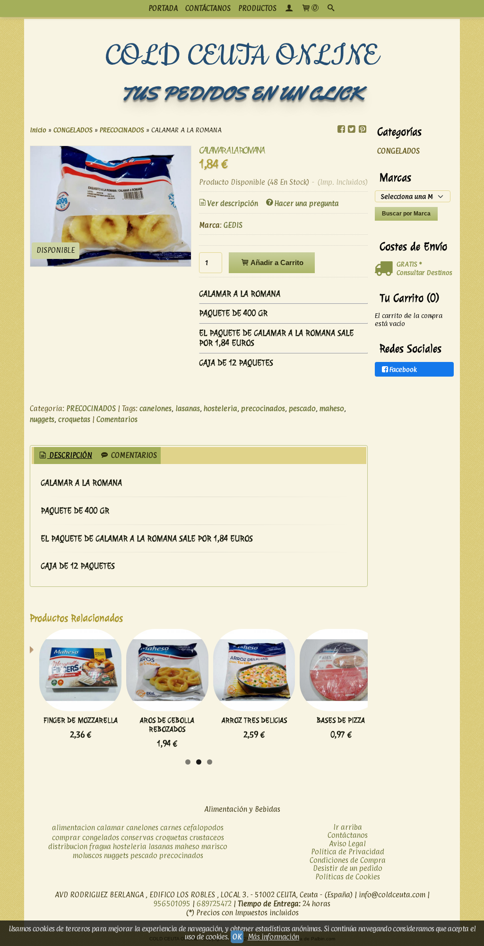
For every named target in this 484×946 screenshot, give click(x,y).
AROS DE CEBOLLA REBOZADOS (167, 725)
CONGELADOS (398, 150)
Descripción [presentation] (69, 455)
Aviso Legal (347, 843)
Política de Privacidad (347, 851)
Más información (273, 936)
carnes (171, 827)
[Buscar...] (330, 8)
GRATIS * (409, 264)
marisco (214, 846)
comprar (66, 837)
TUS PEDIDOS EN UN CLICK (242, 93)
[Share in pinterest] (362, 129)
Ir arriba (347, 827)
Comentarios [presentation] (133, 455)
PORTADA (163, 8)
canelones (155, 408)
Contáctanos (348, 835)
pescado (302, 408)
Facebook (403, 369)
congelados (100, 837)
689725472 (214, 903)
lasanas (187, 408)
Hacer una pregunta (306, 203)
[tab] (65, 455)
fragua (100, 846)
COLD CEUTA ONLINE (242, 56)
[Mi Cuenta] (288, 8)
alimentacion (73, 827)
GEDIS (233, 225)
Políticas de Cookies (347, 876)
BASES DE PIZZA (341, 720)
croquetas (74, 419)
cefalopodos (203, 827)
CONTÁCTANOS (208, 8)
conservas (137, 837)
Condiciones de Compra (348, 860)
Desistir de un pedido (347, 868)
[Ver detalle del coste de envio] (385, 269)
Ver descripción (232, 203)
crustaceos (207, 837)
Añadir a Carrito (276, 262)
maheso (332, 408)
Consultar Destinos (424, 272)
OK (237, 936)
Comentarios (117, 419)
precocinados (263, 408)
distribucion (67, 846)
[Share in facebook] (341, 129)
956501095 (172, 903)
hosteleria (220, 408)
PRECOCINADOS (91, 408)
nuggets (42, 419)
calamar (110, 827)
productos (257, 8)
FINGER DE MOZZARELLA (80, 720)
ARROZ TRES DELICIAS (254, 720)
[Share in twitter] (351, 129)
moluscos (87, 855)
